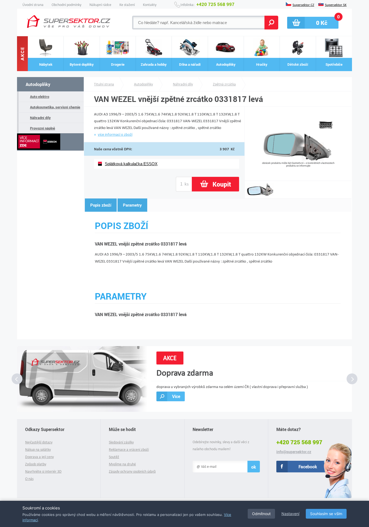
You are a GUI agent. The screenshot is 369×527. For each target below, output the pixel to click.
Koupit (222, 184)
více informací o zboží (115, 134)
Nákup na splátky (38, 449)
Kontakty (149, 4)
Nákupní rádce (100, 4)
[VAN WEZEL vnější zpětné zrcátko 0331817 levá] (298, 159)
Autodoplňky (38, 84)
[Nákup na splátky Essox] (50, 142)
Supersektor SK (336, 4)
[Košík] (312, 23)
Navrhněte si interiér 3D (43, 471)
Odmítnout (261, 513)
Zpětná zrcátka (224, 84)
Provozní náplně (42, 128)
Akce (22, 54)
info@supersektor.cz (293, 452)
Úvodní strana (32, 4)
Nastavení (290, 513)
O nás (29, 478)
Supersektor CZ (303, 4)
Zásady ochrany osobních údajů (132, 471)
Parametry (132, 205)
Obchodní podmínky (66, 4)
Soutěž (114, 457)
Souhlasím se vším (326, 513)
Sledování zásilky (121, 442)
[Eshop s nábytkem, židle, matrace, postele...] (68, 21)
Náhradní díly (40, 117)
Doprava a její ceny (39, 457)
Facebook (307, 466)
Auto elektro (39, 96)
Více (176, 396)
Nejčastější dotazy (38, 442)
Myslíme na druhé (122, 464)
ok (253, 467)
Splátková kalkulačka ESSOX (131, 163)
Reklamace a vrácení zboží (129, 449)
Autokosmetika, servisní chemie (55, 107)
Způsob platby (35, 464)
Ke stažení (127, 4)
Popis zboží (100, 205)
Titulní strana (104, 84)
